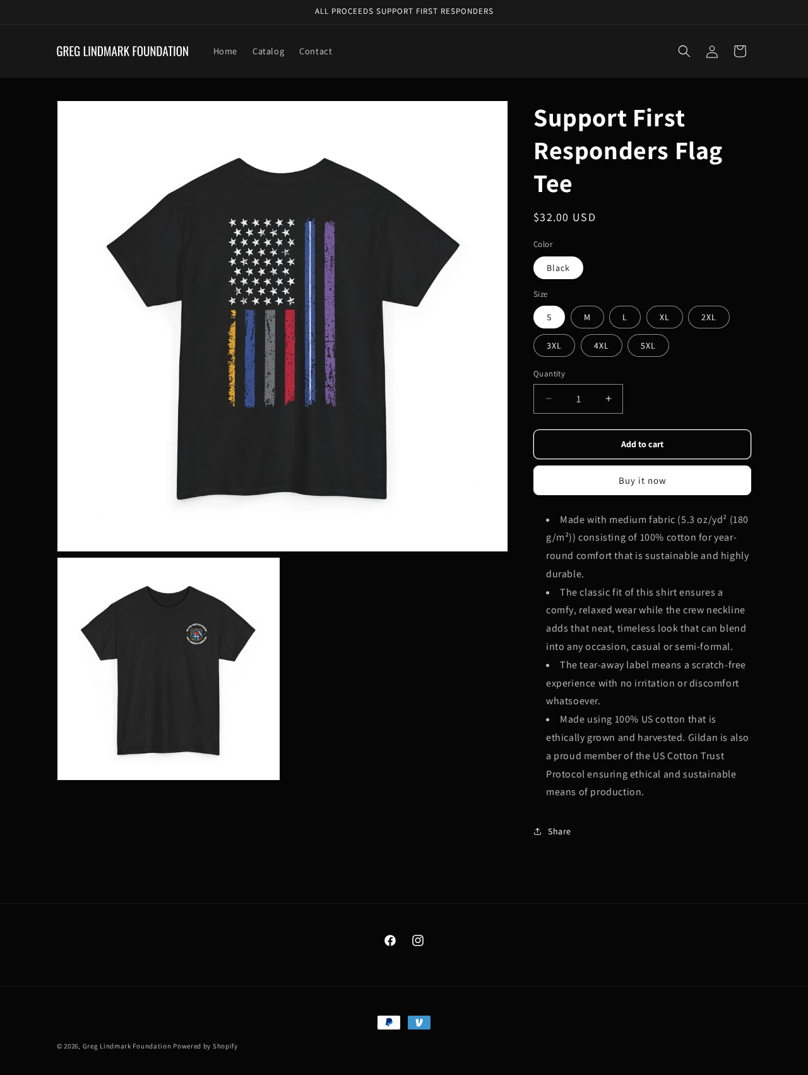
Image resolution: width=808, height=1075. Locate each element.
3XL (554, 345)
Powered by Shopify (205, 1046)
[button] (684, 51)
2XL (708, 317)
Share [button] (559, 831)
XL (665, 317)
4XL (601, 345)
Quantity (549, 373)
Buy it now (643, 480)
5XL (648, 345)
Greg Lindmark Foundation (127, 1046)
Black (558, 267)
